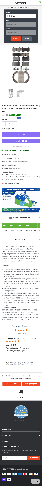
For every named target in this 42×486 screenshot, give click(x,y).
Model (8, 29)
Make (8, 20)
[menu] (3, 2)
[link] (10, 93)
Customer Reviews (21, 326)
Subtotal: (5, 129)
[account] (34, 3)
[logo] (21, 3)
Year (8, 12)
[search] (8, 3)
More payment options (21, 146)
